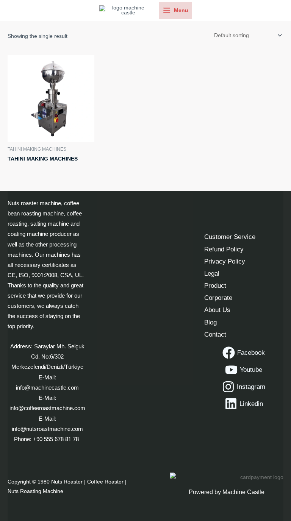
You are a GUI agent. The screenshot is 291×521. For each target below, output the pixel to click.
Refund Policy (224, 249)
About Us (217, 310)
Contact (215, 334)
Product (215, 285)
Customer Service (229, 236)
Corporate (218, 297)
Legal (211, 273)
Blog (210, 322)
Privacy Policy (224, 261)
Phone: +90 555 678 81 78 (47, 439)
